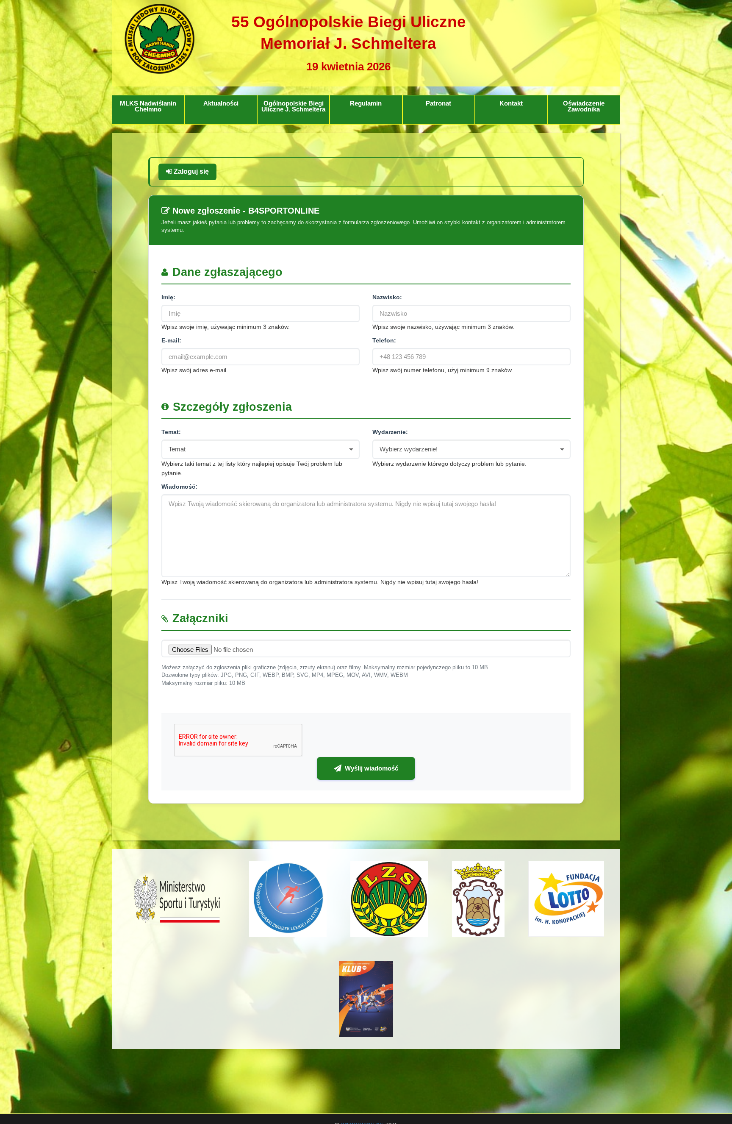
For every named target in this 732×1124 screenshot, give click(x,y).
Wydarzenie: (390, 431)
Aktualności (220, 103)
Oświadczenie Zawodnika (583, 106)
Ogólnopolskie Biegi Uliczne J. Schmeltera (293, 106)
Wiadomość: (179, 486)
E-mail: (171, 340)
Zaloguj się (190, 171)
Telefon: (384, 340)
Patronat (438, 103)
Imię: (168, 297)
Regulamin (366, 103)
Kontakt (511, 103)
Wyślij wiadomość (371, 768)
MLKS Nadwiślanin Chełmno (148, 106)
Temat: (171, 431)
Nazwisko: (387, 297)
